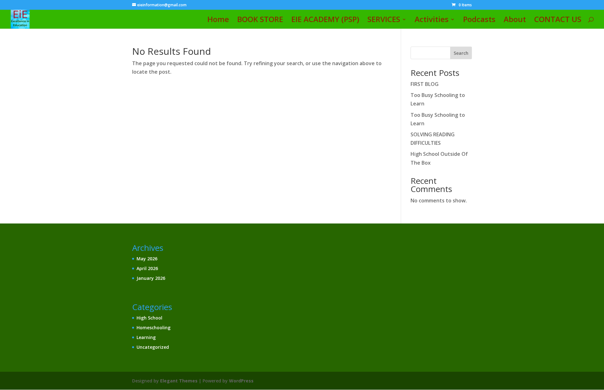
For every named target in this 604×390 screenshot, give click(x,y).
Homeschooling (154, 328)
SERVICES (383, 20)
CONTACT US (557, 20)
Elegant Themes (179, 381)
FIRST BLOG (425, 84)
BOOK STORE (260, 20)
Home (218, 20)
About (515, 20)
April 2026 (147, 268)
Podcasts (479, 20)
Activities (432, 20)
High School (149, 318)
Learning (146, 337)
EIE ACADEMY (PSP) (325, 20)
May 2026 (147, 259)
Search (461, 53)
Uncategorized (153, 347)
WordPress (241, 381)
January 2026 (151, 278)
